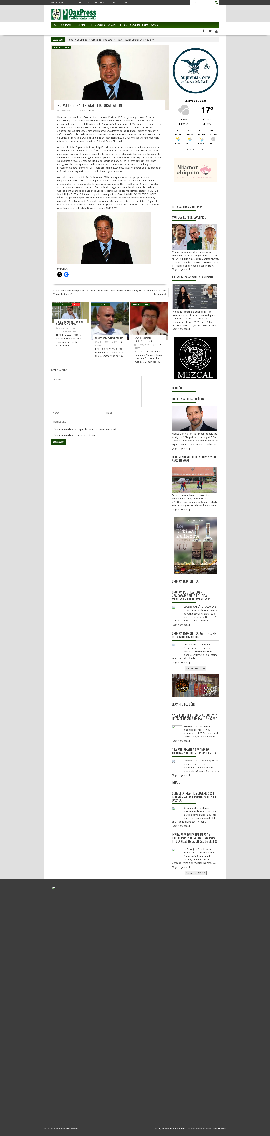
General (155, 24)
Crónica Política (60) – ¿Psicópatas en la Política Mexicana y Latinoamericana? (191, 595)
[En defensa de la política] (195, 418)
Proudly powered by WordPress (169, 1128)
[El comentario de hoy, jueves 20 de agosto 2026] (195, 480)
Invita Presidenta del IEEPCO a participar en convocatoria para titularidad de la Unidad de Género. (195, 838)
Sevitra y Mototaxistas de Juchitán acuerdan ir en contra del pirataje (139, 292)
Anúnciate (124, 2)
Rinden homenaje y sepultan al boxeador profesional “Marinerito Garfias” (80, 292)
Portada (75, 304)
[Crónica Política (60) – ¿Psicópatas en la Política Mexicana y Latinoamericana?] (177, 611)
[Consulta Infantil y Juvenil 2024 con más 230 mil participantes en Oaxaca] (177, 812)
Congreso (100, 24)
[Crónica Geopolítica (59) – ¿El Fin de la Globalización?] (177, 649)
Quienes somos (84, 2)
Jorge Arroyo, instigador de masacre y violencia (70, 323)
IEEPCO (123, 24)
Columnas (66, 24)
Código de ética (98, 2)
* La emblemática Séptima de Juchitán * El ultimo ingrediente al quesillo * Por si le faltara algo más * (195, 751)
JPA (83, 110)
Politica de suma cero (61, 47)
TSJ (90, 24)
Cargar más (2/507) (195, 873)
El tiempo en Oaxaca (195, 149)
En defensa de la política (188, 399)
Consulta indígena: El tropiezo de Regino (144, 339)
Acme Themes (218, 1128)
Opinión (81, 24)
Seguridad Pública (139, 24)
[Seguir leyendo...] (181, 448)
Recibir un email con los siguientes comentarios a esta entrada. (86, 429)
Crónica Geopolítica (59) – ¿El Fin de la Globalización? (194, 635)
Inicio (72, 2)
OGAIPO (112, 24)
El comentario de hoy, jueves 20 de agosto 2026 (194, 458)
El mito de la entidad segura (109, 338)
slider (94, 110)
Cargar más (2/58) (195, 668)
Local (55, 24)
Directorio (112, 2)
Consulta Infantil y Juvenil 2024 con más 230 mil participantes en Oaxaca (194, 797)
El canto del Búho (184, 704)
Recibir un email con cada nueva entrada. (74, 434)
